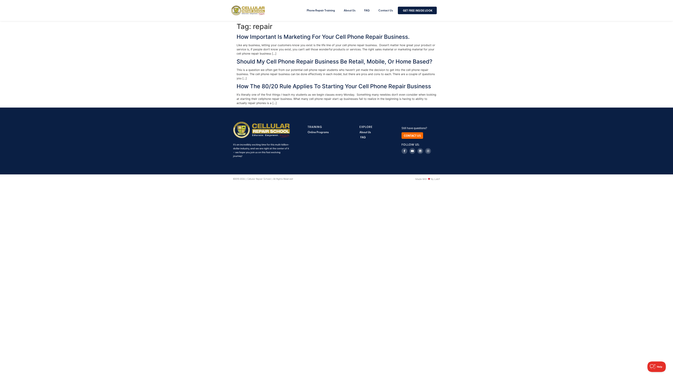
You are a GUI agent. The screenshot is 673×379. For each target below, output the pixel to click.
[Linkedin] (420, 151)
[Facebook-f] (404, 151)
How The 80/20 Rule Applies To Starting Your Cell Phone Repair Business (334, 86)
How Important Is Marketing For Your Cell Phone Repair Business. (323, 36)
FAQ (367, 10)
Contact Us (385, 10)
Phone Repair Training (321, 10)
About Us (349, 10)
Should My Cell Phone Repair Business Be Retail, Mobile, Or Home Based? (334, 61)
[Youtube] (412, 151)
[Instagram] (428, 151)
